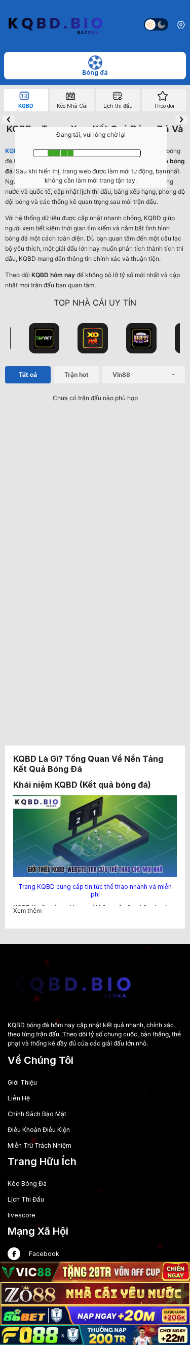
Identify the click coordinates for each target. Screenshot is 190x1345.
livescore (21, 1215)
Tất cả (28, 374)
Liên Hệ (19, 1098)
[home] (54, 24)
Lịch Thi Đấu (26, 1199)
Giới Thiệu (22, 1082)
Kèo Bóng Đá (27, 1183)
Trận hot (76, 374)
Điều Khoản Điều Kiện (39, 1129)
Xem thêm (27, 910)
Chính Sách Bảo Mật (37, 1114)
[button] (9, 119)
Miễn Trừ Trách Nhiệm (39, 1145)
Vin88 (121, 374)
